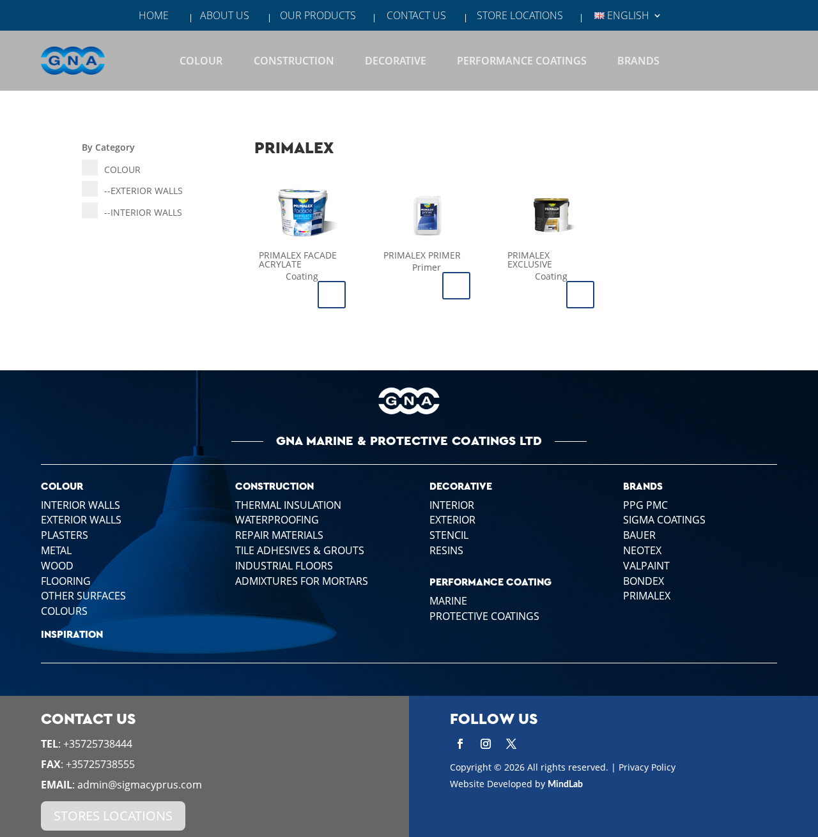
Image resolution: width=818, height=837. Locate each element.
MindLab (565, 784)
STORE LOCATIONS (520, 16)
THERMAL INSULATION (288, 505)
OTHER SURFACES (83, 596)
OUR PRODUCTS (318, 16)
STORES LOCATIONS (113, 815)
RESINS (446, 550)
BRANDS (638, 61)
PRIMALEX (646, 596)
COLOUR (201, 61)
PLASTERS (64, 535)
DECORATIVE (395, 61)
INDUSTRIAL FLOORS (284, 566)
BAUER (639, 535)
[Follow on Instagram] (485, 744)
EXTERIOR (81, 520)
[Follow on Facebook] (460, 744)
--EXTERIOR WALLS (143, 191)
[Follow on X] (511, 744)
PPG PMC (645, 505)
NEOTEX (642, 550)
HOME (154, 16)
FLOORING (66, 581)
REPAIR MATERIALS (279, 535)
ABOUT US (224, 16)
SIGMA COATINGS (664, 520)
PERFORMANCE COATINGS (522, 61)
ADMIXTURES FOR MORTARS (301, 581)
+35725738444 (97, 744)
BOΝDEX (643, 581)
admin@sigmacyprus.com (139, 785)
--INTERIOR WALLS (143, 212)
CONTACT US (416, 16)
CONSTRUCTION (294, 61)
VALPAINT (646, 566)
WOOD (57, 566)
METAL (56, 550)
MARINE (448, 601)
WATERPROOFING (277, 520)
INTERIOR (80, 505)
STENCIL (448, 535)
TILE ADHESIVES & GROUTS (299, 550)
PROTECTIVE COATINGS (484, 616)
